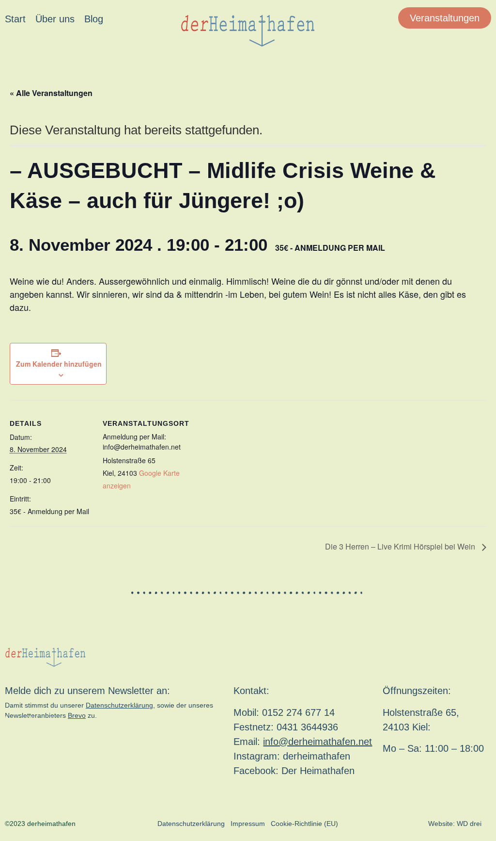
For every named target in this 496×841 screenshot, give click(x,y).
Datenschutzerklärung (119, 705)
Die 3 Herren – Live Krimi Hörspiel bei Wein (401, 546)
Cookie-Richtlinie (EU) (304, 823)
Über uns (55, 19)
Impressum (248, 823)
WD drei (469, 823)
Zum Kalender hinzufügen (59, 364)
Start (15, 19)
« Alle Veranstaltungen (51, 92)
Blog (93, 19)
